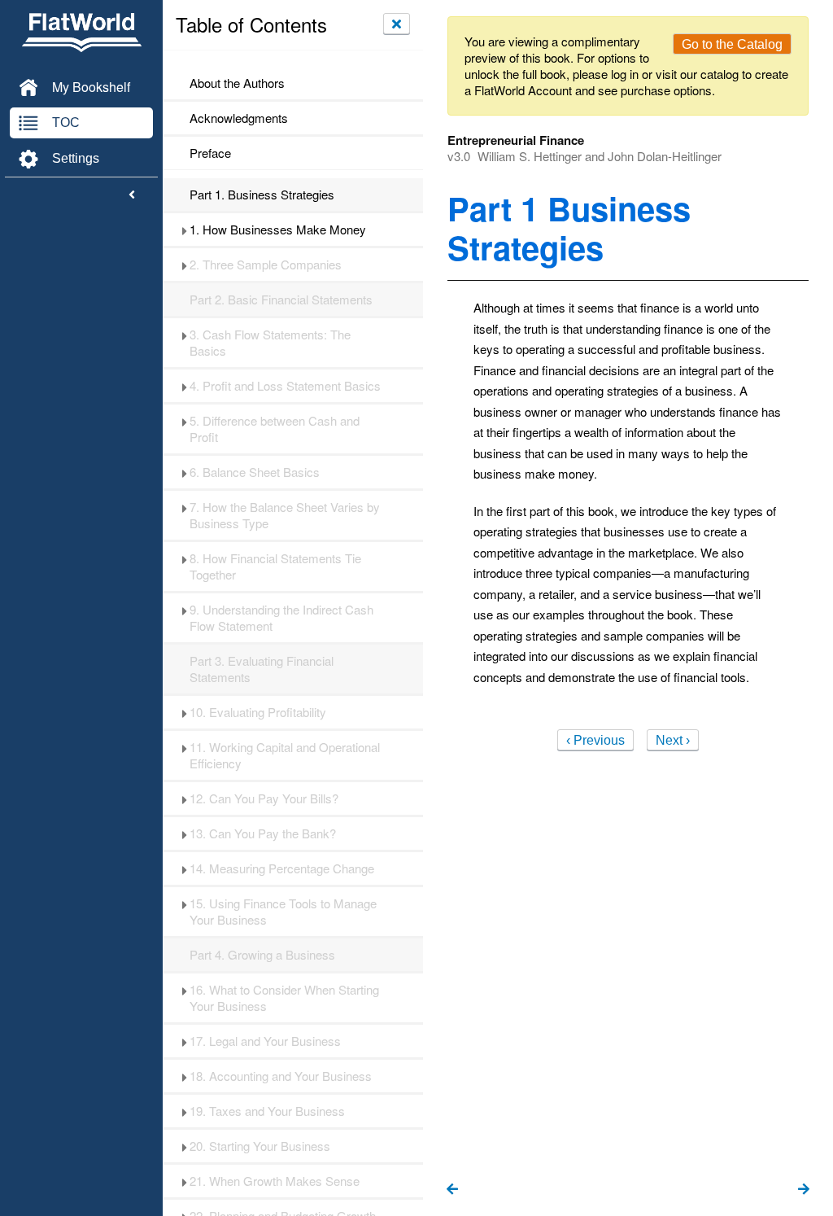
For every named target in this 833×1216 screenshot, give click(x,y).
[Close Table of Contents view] (396, 23)
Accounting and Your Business (281, 1076)
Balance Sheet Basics (255, 472)
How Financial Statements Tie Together (275, 566)
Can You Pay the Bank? (263, 833)
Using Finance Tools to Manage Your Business (283, 911)
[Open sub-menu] (184, 229)
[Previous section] (452, 1190)
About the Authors (237, 83)
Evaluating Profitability (258, 712)
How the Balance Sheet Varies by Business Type (285, 515)
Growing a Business (262, 955)
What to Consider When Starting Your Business (284, 998)
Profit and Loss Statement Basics (285, 386)
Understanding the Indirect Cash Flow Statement (281, 617)
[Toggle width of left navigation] (132, 195)
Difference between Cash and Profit (275, 429)
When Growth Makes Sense (275, 1181)
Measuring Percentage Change (282, 868)
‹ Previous (595, 740)
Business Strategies (262, 194)
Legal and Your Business (265, 1041)
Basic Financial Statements (281, 299)
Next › (673, 740)
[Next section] (803, 1190)
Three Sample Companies (266, 264)
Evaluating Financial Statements (262, 669)
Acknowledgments (239, 118)
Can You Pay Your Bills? (264, 798)
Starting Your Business (260, 1146)
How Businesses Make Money (278, 229)
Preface (210, 153)
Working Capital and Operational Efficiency (285, 755)
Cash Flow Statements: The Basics (270, 342)
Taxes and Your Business (267, 1111)
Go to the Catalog (732, 44)
